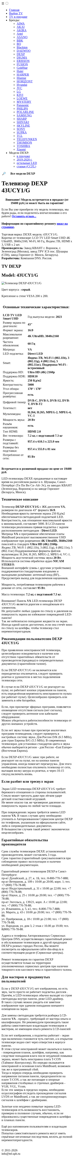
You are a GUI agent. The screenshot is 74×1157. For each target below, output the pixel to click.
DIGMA (22, 57)
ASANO (22, 37)
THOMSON (24, 142)
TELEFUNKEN (27, 139)
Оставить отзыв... (24, 216)
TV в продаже (18, 16)
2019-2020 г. (24, 159)
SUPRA (22, 132)
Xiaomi (21, 149)
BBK (20, 40)
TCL (20, 135)
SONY (21, 129)
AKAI (20, 27)
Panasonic (23, 105)
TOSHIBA (23, 146)
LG (19, 91)
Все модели (22, 173)
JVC (19, 88)
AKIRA (22, 30)
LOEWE (22, 98)
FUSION (22, 64)
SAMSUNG (24, 115)
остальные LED (27, 163)
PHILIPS (22, 108)
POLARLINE (25, 112)
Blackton (22, 47)
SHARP (22, 118)
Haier (20, 71)
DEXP (21, 54)
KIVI (20, 95)
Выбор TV (16, 13)
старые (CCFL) (26, 166)
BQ (19, 44)
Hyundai (22, 84)
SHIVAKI (23, 122)
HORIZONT (25, 81)
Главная (14, 10)
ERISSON (23, 61)
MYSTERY (24, 101)
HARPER (23, 74)
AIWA (21, 23)
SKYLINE (23, 125)
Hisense (21, 78)
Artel (20, 33)
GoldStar (22, 67)
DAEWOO (24, 50)
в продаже (23, 156)
